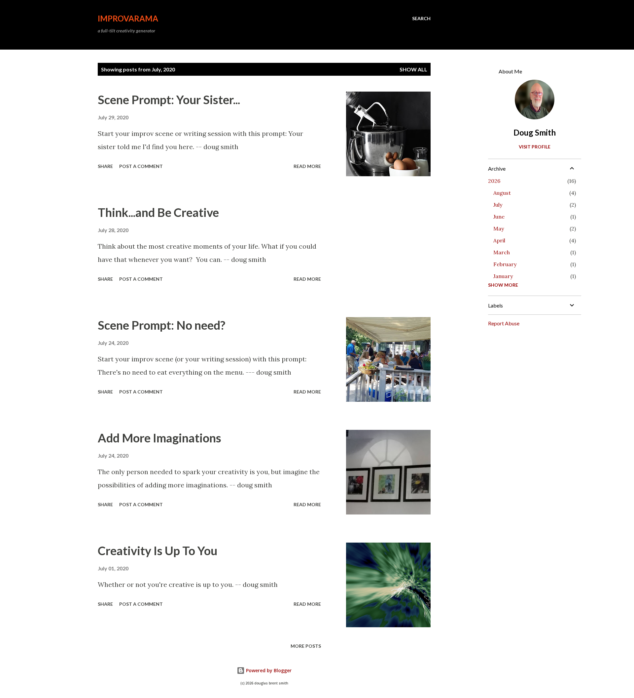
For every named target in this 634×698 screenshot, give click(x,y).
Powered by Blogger (268, 670)
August (502, 192)
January (503, 276)
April (499, 240)
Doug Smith (534, 132)
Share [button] (105, 166)
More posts (306, 646)
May (498, 228)
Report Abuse (503, 323)
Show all (413, 69)
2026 (494, 181)
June (499, 216)
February (504, 264)
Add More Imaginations (159, 438)
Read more (307, 166)
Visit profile (534, 146)
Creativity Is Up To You (157, 550)
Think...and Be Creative (158, 212)
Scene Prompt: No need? (161, 325)
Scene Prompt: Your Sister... (169, 99)
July (497, 204)
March (501, 252)
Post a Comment (141, 166)
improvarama (128, 18)
